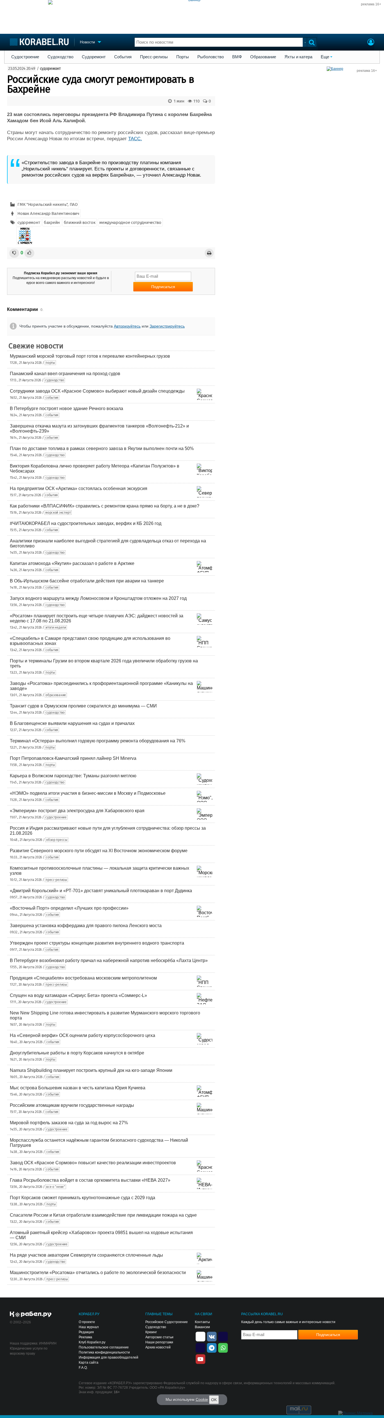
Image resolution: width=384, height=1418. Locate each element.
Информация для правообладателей (108, 1357)
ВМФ (237, 57)
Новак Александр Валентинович (48, 213)
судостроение (55, 817)
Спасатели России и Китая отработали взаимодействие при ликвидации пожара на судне (103, 1215)
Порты (182, 57)
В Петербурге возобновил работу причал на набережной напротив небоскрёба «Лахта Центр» (109, 960)
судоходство (54, 380)
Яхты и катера (298, 57)
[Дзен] (200, 1336)
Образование (263, 57)
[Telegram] (211, 1347)
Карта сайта (88, 1362)
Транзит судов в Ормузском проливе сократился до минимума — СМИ (83, 706)
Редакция (86, 1332)
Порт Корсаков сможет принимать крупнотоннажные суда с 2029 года (82, 1197)
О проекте (87, 1322)
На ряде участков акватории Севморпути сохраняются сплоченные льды (86, 1255)
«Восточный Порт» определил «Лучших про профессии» (69, 908)
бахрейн (52, 222)
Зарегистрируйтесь (167, 326)
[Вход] (370, 43)
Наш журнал (89, 1327)
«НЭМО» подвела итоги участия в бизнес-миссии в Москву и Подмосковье (88, 793)
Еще (325, 57)
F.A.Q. (83, 1368)
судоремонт (50, 68)
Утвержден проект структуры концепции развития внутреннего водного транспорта (97, 943)
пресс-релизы (56, 880)
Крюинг (151, 1332)
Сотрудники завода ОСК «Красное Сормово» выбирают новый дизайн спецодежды (97, 391)
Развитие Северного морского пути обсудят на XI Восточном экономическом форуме (99, 850)
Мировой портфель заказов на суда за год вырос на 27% (69, 1122)
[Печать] (209, 253)
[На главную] (39, 41)
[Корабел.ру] (31, 1315)
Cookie (202, 1399)
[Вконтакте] (211, 1336)
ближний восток (80, 222)
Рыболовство (210, 57)
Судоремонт (94, 57)
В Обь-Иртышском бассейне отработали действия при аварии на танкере (87, 580)
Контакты (202, 1322)
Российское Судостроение (166, 1322)
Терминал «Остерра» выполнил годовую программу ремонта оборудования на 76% (97, 740)
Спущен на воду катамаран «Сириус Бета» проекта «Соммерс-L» (78, 995)
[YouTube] (200, 1358)
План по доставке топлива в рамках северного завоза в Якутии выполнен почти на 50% (102, 448)
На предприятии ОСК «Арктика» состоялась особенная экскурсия (78, 488)
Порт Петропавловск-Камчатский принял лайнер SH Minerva (73, 758)
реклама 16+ (371, 4)
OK (214, 1399)
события (52, 398)
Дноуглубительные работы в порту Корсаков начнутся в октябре (77, 1052)
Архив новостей (158, 1347)
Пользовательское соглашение (104, 1347)
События (123, 57)
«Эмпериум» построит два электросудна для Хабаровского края (77, 810)
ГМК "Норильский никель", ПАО (47, 204)
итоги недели (56, 627)
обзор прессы (56, 840)
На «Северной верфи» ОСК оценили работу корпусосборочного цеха (82, 1035)
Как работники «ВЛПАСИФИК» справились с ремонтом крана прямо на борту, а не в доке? (104, 506)
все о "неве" (55, 1187)
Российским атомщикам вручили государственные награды (72, 1105)
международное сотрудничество (130, 222)
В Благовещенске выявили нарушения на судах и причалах (72, 723)
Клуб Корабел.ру (92, 1342)
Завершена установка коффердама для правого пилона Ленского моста (86, 925)
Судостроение (25, 57)
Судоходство (60, 57)
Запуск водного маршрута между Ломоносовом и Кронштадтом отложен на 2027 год (98, 598)
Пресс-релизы (154, 57)
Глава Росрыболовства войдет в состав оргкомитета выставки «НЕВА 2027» (90, 1180)
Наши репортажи (159, 1342)
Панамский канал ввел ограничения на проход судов (65, 373)
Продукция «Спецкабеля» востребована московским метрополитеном (83, 978)
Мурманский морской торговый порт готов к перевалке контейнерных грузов (90, 356)
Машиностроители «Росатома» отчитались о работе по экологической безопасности (98, 1272)
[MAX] (200, 1347)
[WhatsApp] (223, 1347)
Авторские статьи (159, 1337)
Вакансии (202, 1327)
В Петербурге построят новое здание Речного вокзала (66, 408)
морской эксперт (58, 513)
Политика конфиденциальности (104, 1352)
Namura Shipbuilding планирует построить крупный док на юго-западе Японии (91, 1070)
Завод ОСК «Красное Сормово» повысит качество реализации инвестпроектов (93, 1162)
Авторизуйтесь (127, 326)
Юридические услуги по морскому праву (29, 1350)
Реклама (85, 1337)
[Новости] (25, 235)
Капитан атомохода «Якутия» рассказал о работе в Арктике (72, 563)
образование (56, 695)
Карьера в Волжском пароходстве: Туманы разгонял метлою (73, 775)
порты (50, 363)
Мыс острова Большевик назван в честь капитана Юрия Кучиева (77, 1087)
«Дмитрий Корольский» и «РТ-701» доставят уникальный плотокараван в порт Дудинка (101, 890)
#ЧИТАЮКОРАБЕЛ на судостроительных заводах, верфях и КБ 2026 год (85, 523)
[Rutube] (223, 1336)
